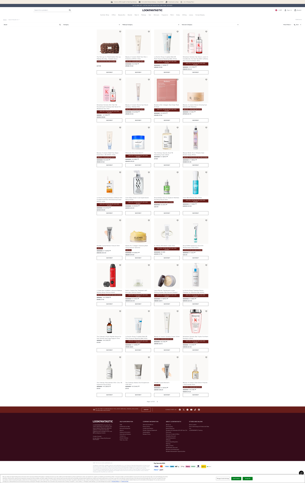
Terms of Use (124, 481)
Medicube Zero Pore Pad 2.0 (134, 153)
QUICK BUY (109, 72)
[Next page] (157, 401)
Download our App (125, 426)
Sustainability (146, 432)
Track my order (124, 440)
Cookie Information (148, 428)
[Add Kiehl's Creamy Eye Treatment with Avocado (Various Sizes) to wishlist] (149, 265)
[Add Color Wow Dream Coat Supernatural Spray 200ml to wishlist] (149, 172)
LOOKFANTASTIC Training (195, 430)
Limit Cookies (236, 478)
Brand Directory (170, 428)
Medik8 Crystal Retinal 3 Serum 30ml (108, 245)
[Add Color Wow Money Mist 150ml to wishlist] (206, 172)
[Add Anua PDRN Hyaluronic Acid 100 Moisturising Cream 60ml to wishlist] (206, 220)
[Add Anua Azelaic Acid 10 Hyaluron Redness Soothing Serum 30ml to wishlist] (177, 172)
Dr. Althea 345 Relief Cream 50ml (164, 245)
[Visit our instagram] (187, 410)
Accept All (247, 478)
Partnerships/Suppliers (172, 442)
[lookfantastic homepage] (152, 10)
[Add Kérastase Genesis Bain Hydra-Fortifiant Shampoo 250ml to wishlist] (206, 311)
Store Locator (193, 424)
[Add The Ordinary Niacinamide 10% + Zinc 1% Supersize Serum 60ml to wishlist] (120, 357)
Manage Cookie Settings (223, 478)
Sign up (146, 409)
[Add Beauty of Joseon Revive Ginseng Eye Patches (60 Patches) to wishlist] (206, 79)
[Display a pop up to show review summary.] (138, 63)
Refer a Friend (169, 445)
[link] (288, 10)
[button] (301, 473)
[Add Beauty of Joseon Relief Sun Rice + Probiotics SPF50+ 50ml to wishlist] (149, 31)
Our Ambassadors (171, 438)
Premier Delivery (124, 438)
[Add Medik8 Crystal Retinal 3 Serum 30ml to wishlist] (120, 220)
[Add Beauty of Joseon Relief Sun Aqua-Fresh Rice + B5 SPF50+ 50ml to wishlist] (120, 127)
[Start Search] (70, 10)
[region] (152, 478)
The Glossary (169, 426)
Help (121, 424)
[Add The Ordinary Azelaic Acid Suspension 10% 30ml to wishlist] (149, 357)
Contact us (123, 436)
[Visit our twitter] (184, 410)
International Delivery (125, 434)
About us (168, 424)
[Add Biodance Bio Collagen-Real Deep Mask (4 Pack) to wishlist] (177, 79)
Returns (122, 430)
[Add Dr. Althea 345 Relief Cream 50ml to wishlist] (177, 220)
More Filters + (287, 24)
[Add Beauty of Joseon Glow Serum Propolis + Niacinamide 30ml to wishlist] (206, 357)
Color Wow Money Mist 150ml (192, 197)
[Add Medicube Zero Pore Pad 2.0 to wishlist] (149, 127)
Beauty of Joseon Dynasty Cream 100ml (167, 336)
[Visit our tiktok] (195, 410)
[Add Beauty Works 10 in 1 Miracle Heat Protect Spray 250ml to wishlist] (206, 127)
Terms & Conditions (148, 424)
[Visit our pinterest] (199, 410)
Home (4, 19)
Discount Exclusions (125, 428)
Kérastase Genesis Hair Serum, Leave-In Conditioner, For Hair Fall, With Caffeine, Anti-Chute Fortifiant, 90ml (195, 58)
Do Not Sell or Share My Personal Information (102, 439)
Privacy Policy (146, 426)
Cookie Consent (97, 436)
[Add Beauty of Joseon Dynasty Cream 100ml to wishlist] (177, 311)
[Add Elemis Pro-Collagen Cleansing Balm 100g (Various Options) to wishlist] (149, 220)
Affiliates (168, 440)
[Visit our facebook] (180, 410)
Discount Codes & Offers (172, 434)
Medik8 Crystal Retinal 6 (161, 382)
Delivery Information (125, 432)
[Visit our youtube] (191, 410)
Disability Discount (171, 436)
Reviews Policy (146, 434)
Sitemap (168, 443)
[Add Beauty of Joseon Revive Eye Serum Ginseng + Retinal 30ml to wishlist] (149, 79)
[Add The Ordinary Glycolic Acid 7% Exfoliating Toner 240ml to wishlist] (177, 127)
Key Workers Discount (172, 447)
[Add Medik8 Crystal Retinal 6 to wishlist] (177, 357)
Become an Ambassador (172, 449)
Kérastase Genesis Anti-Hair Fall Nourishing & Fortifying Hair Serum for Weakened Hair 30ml (109, 106)
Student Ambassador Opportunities (175, 451)
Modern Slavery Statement (150, 430)
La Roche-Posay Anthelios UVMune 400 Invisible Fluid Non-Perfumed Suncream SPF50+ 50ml (109, 199)
